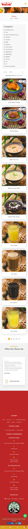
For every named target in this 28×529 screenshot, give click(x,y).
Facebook (8, 498)
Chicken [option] (8, 39)
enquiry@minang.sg (14, 454)
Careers (13, 422)
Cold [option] (7, 61)
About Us (9, 419)
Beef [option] (7, 42)
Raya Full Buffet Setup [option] (12, 34)
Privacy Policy (20, 430)
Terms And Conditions (10, 430)
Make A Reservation (21, 419)
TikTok (22, 498)
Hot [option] (6, 63)
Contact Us (19, 422)
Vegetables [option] (9, 52)
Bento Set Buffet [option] (10, 66)
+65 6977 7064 (14, 448)
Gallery (8, 422)
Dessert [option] (8, 56)
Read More (7, 373)
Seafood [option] (8, 44)
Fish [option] (7, 32)
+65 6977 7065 (14, 476)
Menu (13, 419)
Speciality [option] (8, 54)
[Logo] (6, 4)
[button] (14, 59)
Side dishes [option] (9, 47)
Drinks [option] (7, 59)
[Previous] (12, 352)
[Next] (15, 352)
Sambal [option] (8, 37)
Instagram (15, 498)
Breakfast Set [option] (9, 30)
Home (11, 18)
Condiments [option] (9, 49)
